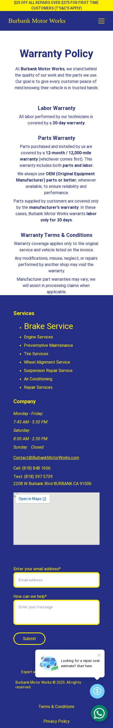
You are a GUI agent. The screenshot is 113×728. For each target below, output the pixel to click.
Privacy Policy (56, 721)
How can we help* (30, 596)
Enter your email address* (37, 568)
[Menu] (101, 21)
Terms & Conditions (56, 706)
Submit (29, 638)
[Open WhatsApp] (99, 713)
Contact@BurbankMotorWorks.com (46, 457)
